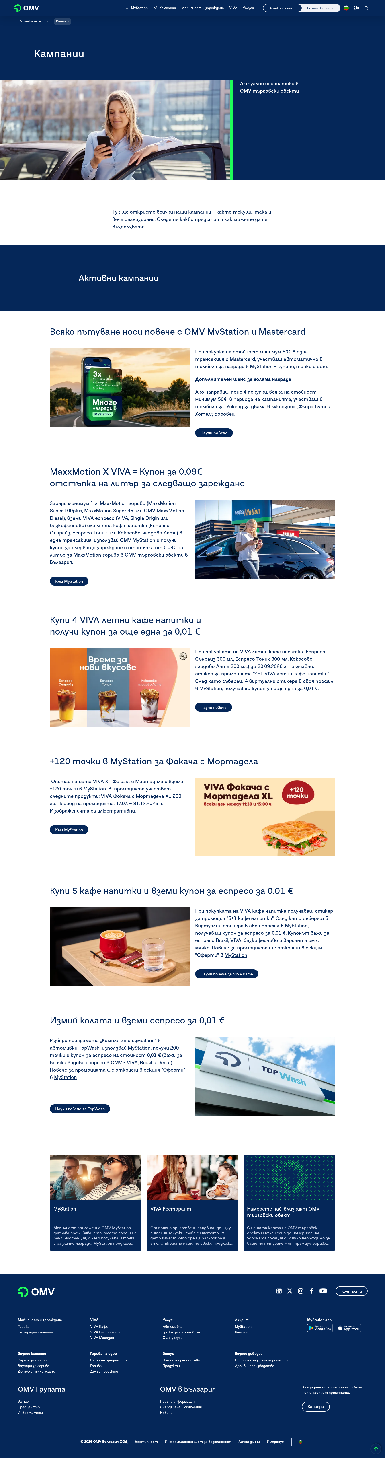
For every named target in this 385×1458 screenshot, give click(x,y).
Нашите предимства (108, 1360)
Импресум (275, 1441)
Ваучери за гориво (33, 1365)
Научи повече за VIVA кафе (227, 973)
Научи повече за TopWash (80, 1109)
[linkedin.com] (279, 1291)
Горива (23, 1326)
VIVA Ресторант (105, 1332)
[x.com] (290, 1291)
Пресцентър (29, 1407)
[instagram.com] (300, 1291)
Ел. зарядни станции (35, 1332)
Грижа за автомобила (181, 1332)
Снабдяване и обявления (181, 1407)
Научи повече (214, 432)
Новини (166, 1412)
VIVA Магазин (102, 1337)
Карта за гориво (32, 1360)
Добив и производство (254, 1365)
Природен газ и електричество (262, 1360)
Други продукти (104, 1371)
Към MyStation (69, 581)
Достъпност (146, 1441)
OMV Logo (24, 7)
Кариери (316, 1406)
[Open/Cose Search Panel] (366, 8)
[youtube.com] (323, 1291)
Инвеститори (30, 1412)
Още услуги (172, 1337)
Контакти (351, 1291)
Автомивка (172, 1326)
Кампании (62, 21)
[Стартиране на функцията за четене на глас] (356, 8)
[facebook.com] (311, 1291)
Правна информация (177, 1401)
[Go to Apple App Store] (348, 1328)
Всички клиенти (282, 8)
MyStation (236, 955)
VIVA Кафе (99, 1326)
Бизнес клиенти (321, 8)
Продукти (171, 1365)
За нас (23, 1401)
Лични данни (249, 1441)
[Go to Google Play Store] (320, 1328)
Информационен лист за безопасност (198, 1441)
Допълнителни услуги (36, 1371)
